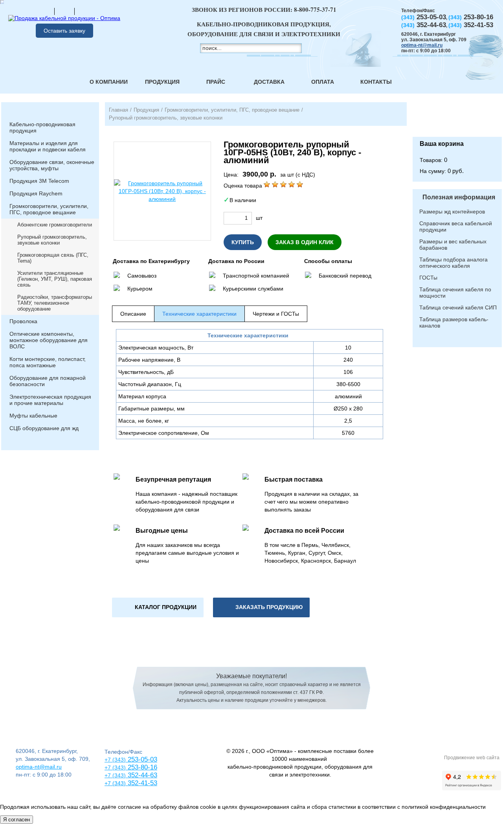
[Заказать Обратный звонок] (457, 119)
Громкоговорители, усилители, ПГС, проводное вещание (48, 209)
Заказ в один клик (304, 242)
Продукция (162, 82)
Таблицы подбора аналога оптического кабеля (453, 262)
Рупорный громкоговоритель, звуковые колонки (52, 240)
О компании (109, 82)
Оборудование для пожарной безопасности (47, 381)
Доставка (269, 82)
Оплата (322, 82)
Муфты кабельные (33, 415)
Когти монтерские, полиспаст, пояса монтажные (47, 362)
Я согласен (16, 820)
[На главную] (44, 11)
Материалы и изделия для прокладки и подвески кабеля (47, 146)
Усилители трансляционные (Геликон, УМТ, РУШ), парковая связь (54, 279)
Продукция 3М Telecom (39, 181)
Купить (242, 242)
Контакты (376, 82)
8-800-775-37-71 (315, 9)
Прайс (215, 82)
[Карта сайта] (64, 11)
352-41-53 (141, 783)
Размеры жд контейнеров (452, 211)
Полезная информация (458, 197)
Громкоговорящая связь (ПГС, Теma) (52, 258)
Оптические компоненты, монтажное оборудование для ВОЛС (48, 340)
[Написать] (84, 11)
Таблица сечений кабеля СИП (458, 307)
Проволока (23, 321)
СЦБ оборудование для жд (44, 428)
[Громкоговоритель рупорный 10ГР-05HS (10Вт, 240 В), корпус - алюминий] (162, 191)
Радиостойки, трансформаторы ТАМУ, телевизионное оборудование (54, 303)
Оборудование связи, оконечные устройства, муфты (51, 165)
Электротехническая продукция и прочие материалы (50, 400)
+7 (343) (115, 783)
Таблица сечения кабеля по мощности (455, 292)
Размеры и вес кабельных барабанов (452, 244)
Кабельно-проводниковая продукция (42, 127)
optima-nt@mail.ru (421, 45)
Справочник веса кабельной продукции (455, 226)
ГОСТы (428, 277)
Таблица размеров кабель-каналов (453, 322)
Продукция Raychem (35, 193)
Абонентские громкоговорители (54, 225)
